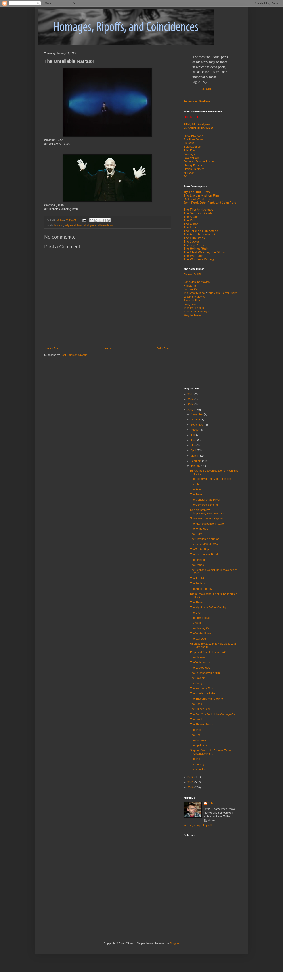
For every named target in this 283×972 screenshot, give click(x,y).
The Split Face (198, 745)
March (195, 455)
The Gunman (198, 740)
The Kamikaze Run (201, 688)
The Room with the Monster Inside (210, 478)
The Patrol (196, 494)
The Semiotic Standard (200, 213)
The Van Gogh (198, 638)
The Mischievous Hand (204, 554)
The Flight (196, 534)
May (193, 445)
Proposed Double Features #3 (208, 652)
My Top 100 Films (197, 192)
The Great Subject (194, 293)
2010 (190, 787)
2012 (190, 777)
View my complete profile (199, 825)
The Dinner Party (200, 709)
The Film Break (194, 238)
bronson (58, 225)
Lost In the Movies (194, 296)
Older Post (163, 348)
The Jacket (191, 241)
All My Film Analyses (197, 124)
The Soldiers (197, 678)
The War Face (193, 255)
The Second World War (204, 544)
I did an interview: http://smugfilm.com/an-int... (208, 512)
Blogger (174, 943)
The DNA (195, 612)
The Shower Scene (201, 724)
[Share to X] (100, 220)
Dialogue (189, 143)
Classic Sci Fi (192, 274)
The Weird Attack (200, 662)
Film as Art (190, 285)
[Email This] (91, 220)
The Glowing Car (200, 628)
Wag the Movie (192, 315)
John (211, 803)
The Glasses (197, 657)
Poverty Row (191, 158)
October (196, 419)
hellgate (69, 225)
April (194, 450)
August (195, 429)
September (198, 424)
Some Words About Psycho (206, 518)
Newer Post (52, 348)
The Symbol (197, 565)
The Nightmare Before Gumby (208, 607)
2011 (190, 782)
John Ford (190, 150)
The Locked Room (201, 667)
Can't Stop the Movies (197, 282)
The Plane (196, 602)
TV (185, 176)
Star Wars (189, 172)
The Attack (191, 216)
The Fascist (197, 578)
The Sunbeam (198, 583)
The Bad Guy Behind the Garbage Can (213, 714)
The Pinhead (198, 559)
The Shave (196, 484)
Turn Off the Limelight (196, 311)
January (196, 466)
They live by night (194, 307)
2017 (190, 394)
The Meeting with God (203, 693)
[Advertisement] (211, 351)
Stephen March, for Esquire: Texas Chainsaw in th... (210, 752)
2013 (190, 409)
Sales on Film (192, 300)
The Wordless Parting (199, 259)
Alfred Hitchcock (193, 135)
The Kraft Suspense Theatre (207, 523)
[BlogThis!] (96, 220)
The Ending (197, 764)
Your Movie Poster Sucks (222, 293)
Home (108, 348)
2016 (190, 399)
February (196, 461)
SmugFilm (190, 304)
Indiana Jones (192, 146)
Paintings (189, 154)
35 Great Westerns (197, 199)
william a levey (105, 225)
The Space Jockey (201, 588)
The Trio (195, 758)
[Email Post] (84, 220)
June (194, 440)
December (197, 414)
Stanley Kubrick (193, 165)
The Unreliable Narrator (204, 539)
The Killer (196, 489)
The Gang (196, 683)
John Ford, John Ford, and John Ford (210, 202)
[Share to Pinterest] (108, 220)
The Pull (189, 220)
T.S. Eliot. (206, 88)
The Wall (195, 623)
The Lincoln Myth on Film (201, 195)
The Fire (195, 735)
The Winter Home (200, 633)
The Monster (197, 769)
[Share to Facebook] (104, 220)
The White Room (200, 528)
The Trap (195, 729)
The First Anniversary (198, 209)
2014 (190, 404)
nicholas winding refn (85, 225)
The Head (196, 704)
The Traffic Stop (199, 549)
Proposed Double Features (200, 161)
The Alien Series (193, 139)
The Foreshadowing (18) (205, 673)
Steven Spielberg (194, 169)
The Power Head (200, 617)
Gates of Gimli (192, 289)
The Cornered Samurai (204, 504)
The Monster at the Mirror (205, 499)
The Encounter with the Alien (207, 698)
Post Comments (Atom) (74, 355)
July (193, 435)
